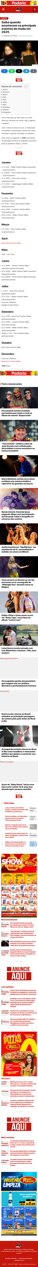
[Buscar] (34, 9)
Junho (5, 102)
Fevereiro (6, 92)
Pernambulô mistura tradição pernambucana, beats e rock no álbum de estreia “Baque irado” (17, 413)
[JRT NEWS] (19, 1245)
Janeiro (5, 89)
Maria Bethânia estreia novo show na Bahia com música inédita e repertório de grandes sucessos (18, 481)
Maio (4, 100)
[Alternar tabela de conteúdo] (25, 86)
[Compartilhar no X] (19, 71)
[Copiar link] (33, 71)
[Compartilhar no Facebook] (4, 71)
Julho (4, 105)
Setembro (6, 107)
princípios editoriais (11, 1258)
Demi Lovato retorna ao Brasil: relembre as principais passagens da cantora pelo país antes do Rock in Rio (18, 717)
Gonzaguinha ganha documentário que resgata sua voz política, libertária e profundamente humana (19, 683)
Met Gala (10, 254)
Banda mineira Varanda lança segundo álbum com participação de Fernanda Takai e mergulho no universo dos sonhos (18, 515)
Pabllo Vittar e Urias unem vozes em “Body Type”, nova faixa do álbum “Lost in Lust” (17, 617)
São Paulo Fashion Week (11, 243)
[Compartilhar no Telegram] (26, 71)
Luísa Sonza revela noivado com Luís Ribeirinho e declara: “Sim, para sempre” (19, 650)
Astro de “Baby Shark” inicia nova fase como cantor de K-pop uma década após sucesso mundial (18, 786)
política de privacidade (25, 1258)
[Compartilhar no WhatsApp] (11, 71)
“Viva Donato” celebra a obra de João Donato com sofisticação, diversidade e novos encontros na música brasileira (18, 447)
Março (5, 94)
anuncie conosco (19, 1260)
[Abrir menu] (3, 9)
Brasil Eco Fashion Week (11, 361)
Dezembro (7, 112)
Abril (4, 97)
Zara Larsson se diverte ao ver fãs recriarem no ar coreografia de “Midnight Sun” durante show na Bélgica (18, 583)
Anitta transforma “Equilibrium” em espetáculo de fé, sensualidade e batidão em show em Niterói (19, 549)
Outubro (6, 110)
